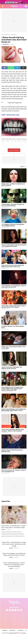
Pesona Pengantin (5, 34)
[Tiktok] (15, 610)
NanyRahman (6, 44)
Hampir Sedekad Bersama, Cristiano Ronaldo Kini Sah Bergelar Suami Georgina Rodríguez (14, 564)
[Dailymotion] (21, 610)
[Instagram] (10, 610)
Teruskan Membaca (14, 150)
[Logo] (14, 6)
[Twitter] (13, 610)
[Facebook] (7, 610)
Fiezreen (3, 529)
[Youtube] (18, 610)
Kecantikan (13, 34)
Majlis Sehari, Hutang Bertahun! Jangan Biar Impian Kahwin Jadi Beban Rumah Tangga (14, 544)
